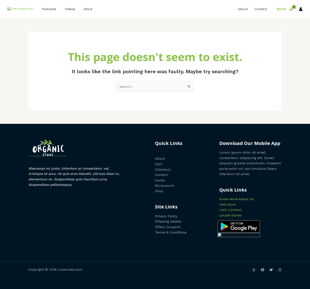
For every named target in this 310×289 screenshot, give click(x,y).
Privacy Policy (166, 216)
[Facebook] (262, 269)
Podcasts (49, 9)
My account (164, 186)
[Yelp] (254, 269)
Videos (70, 9)
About (243, 9)
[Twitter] (271, 269)
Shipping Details (168, 221)
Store (88, 9)
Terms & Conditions (171, 232)
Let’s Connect (230, 210)
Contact (261, 9)
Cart (158, 164)
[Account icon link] (301, 9)
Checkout (163, 169)
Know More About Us (236, 199)
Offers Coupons (167, 227)
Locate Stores (230, 215)
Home (160, 180)
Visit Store (227, 205)
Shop (159, 191)
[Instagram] (280, 269)
